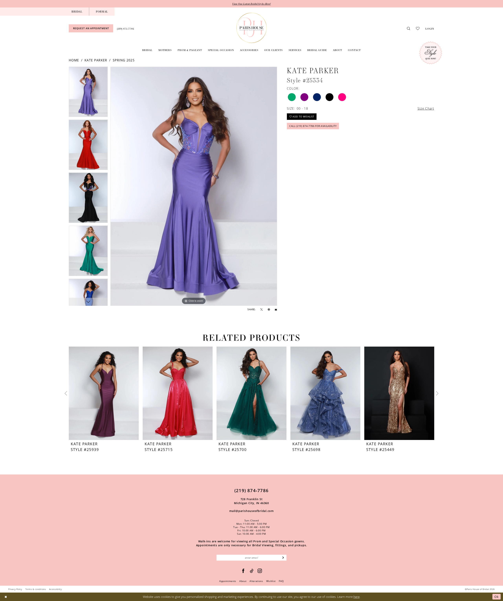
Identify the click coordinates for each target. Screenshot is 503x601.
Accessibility (55, 589)
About (242, 581)
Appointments (227, 581)
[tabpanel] (88, 93)
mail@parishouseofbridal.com (251, 511)
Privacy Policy (15, 589)
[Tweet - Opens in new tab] (261, 309)
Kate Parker (95, 60)
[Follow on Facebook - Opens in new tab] (243, 570)
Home (74, 60)
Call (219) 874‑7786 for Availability (313, 126)
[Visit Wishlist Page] (417, 28)
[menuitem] (77, 11)
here (356, 597)
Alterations (256, 581)
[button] (429, 28)
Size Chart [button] (426, 108)
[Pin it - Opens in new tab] (269, 309)
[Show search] (408, 28)
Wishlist (271, 581)
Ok (496, 597)
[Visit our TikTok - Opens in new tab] (252, 570)
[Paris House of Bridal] (251, 28)
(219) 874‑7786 (251, 490)
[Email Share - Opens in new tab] (276, 309)
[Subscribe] (283, 558)
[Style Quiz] (430, 52)
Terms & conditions (35, 589)
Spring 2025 (124, 60)
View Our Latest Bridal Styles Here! (251, 3)
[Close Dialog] (5, 596)
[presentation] (104, 393)
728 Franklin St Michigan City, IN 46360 (251, 501)
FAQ (281, 581)
